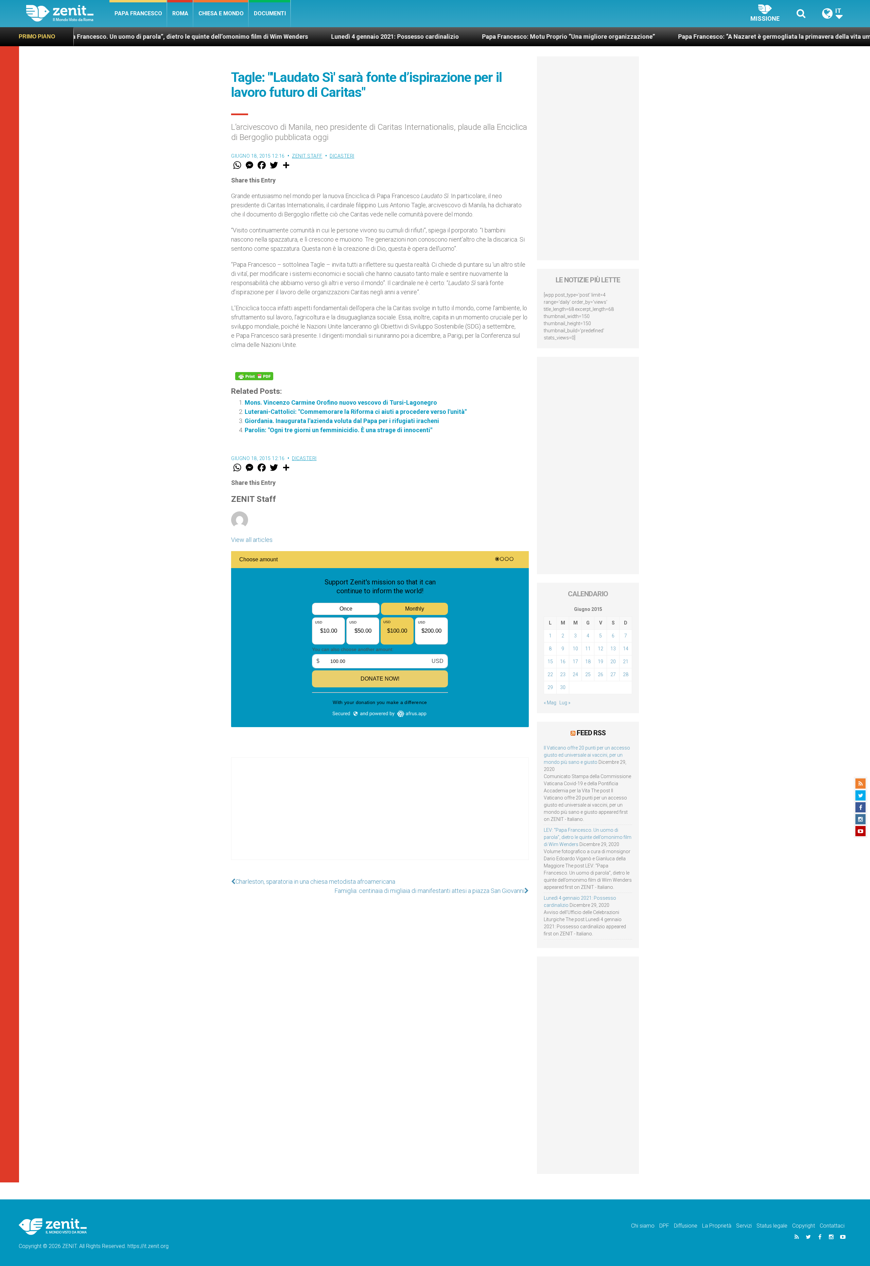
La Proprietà (716, 1226)
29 (550, 687)
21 (625, 661)
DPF (664, 1226)
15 (550, 661)
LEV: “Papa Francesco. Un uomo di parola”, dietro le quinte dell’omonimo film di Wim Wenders (587, 837)
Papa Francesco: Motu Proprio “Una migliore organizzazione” (503, 36)
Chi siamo (643, 1226)
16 (563, 661)
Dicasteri (342, 156)
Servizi (744, 1226)
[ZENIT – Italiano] (67, 13)
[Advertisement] (380, 815)
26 (600, 674)
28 (625, 674)
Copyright (803, 1226)
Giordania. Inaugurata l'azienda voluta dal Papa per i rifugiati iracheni (342, 420)
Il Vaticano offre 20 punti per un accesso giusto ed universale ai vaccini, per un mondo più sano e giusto (587, 755)
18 (588, 661)
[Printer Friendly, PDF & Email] (254, 376)
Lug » (564, 702)
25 (588, 674)
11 (588, 648)
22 (550, 674)
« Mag (550, 702)
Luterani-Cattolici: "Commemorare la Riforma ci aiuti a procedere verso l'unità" (356, 411)
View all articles (252, 539)
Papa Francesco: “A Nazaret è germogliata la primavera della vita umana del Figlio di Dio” (738, 36)
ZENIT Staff (307, 156)
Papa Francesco (138, 13)
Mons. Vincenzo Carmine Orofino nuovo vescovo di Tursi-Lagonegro (341, 402)
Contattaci (832, 1226)
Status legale (771, 1226)
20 (613, 661)
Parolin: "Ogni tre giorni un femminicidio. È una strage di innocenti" (338, 430)
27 (613, 674)
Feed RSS (591, 733)
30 (563, 687)
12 (600, 648)
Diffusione (685, 1226)
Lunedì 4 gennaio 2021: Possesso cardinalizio (330, 36)
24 (575, 674)
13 (613, 648)
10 (575, 648)
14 (625, 648)
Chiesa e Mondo (221, 13)
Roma (180, 13)
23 (563, 674)
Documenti (270, 13)
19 (600, 661)
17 (575, 661)
